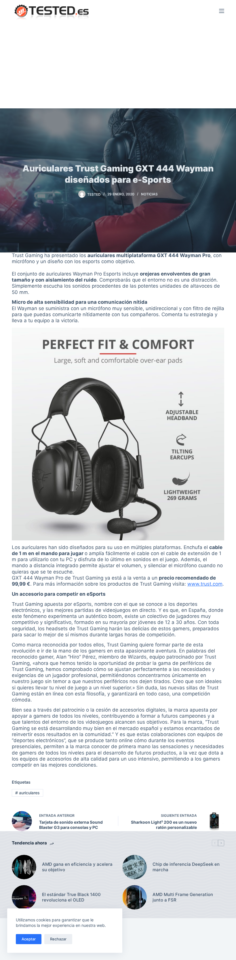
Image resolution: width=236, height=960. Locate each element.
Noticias (149, 194)
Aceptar (29, 939)
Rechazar (58, 939)
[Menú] (221, 11)
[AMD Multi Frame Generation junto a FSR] (134, 897)
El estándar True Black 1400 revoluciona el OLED (71, 897)
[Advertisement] (118, 65)
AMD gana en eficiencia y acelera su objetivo (77, 867)
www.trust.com (204, 584)
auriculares (27, 792)
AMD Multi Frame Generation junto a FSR (183, 897)
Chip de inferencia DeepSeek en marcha (186, 867)
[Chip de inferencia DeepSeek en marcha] (134, 867)
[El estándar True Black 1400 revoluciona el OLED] (24, 897)
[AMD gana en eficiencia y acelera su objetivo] (24, 867)
